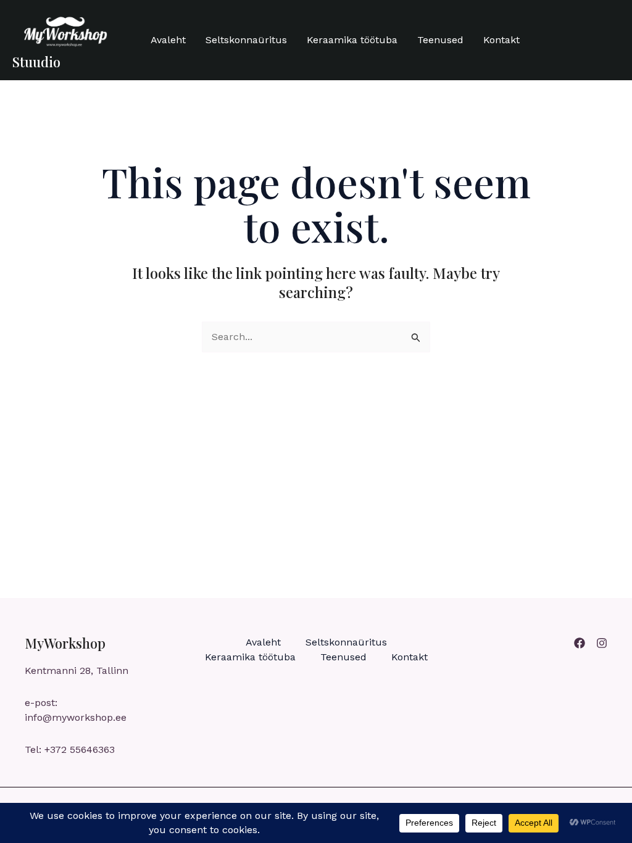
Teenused (440, 40)
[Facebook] (579, 643)
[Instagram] (601, 643)
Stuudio (36, 61)
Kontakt (501, 40)
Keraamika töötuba (352, 40)
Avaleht (168, 40)
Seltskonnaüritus (246, 40)
